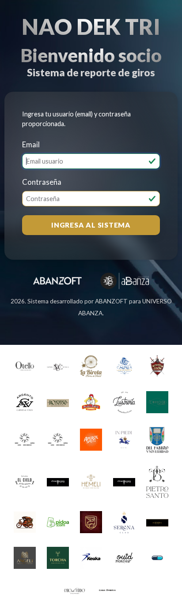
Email (31, 144)
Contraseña (41, 182)
